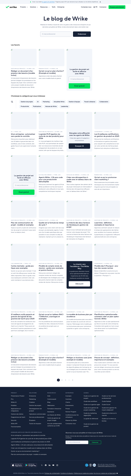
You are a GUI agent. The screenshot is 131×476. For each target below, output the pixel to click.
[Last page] (72, 380)
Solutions (33, 7)
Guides (86, 393)
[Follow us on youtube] (53, 465)
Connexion (102, 7)
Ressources (44, 7)
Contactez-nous (86, 7)
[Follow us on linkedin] (49, 465)
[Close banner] (100, 2)
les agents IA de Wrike (48, 2)
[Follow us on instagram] (57, 465)
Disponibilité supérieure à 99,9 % (107, 466)
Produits (23, 7)
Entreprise (60, 7)
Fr (96, 7)
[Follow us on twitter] (42, 465)
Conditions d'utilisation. (67, 473)
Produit (14, 393)
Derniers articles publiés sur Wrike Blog (26, 432)
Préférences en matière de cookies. (83, 473)
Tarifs (53, 7)
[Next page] (69, 380)
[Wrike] (11, 7)
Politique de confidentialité (52, 473)
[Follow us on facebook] (46, 465)
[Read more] (24, 70)
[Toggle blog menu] (12, 101)
